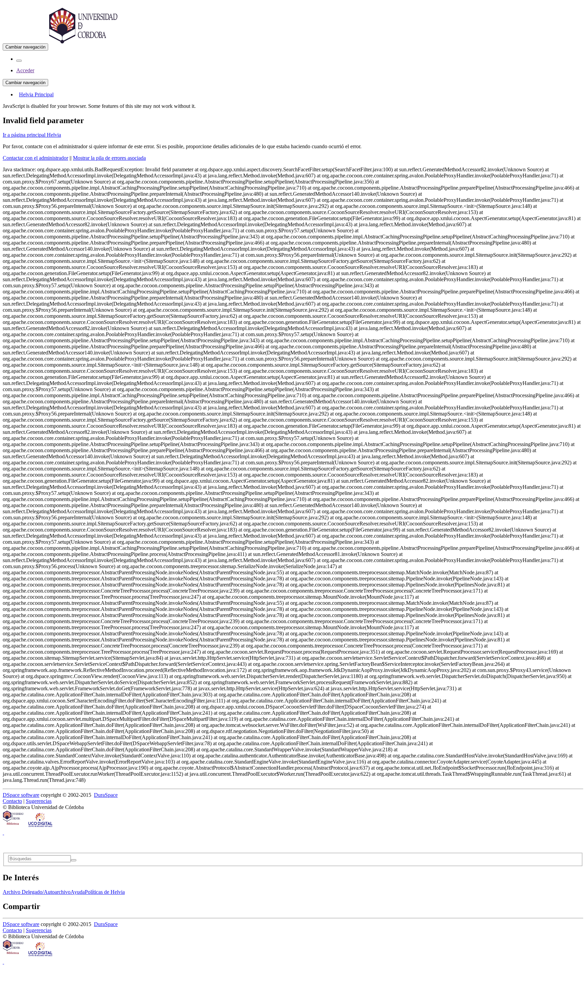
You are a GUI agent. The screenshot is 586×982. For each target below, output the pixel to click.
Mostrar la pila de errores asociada (109, 158)
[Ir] (73, 860)
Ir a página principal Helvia (32, 135)
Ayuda (78, 892)
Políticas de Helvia (105, 892)
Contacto (12, 801)
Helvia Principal (36, 94)
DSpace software (21, 795)
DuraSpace (106, 795)
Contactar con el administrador (35, 158)
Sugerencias (39, 801)
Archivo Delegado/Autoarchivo (37, 892)
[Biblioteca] (13, 826)
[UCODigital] (40, 826)
